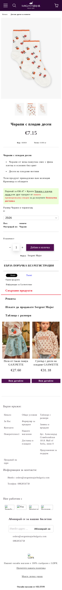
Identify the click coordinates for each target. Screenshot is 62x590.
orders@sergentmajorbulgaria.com (32, 477)
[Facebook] (7, 490)
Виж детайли (16, 381)
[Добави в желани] (54, 237)
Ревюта (10, 298)
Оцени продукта (13, 280)
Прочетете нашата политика (31, 568)
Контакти (9, 428)
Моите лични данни (32, 576)
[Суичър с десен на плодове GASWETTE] (46, 358)
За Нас (7, 421)
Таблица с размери (18, 315)
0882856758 (24, 484)
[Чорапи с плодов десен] (31, 98)
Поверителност (12, 434)
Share (12, 275)
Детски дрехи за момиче (20, 14)
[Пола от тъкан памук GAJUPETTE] (16, 358)
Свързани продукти (18, 290)
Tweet (29, 275)
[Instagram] (14, 490)
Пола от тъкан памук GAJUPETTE (16, 363)
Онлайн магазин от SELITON (31, 587)
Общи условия (29, 415)
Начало (4, 14)
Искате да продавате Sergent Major (29, 307)
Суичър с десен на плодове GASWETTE (46, 363)
